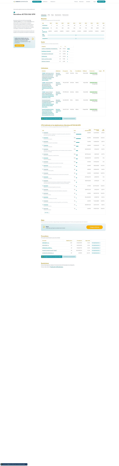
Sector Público (36, 1)
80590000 (46, 193)
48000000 (46, 165)
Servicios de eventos (47, 206)
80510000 (46, 141)
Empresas (45, 1)
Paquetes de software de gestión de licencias (52, 187)
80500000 (46, 137)
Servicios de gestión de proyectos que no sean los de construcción (56, 174)
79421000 (46, 173)
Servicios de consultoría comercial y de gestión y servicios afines (56, 202)
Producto (53, 1)
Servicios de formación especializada (50, 142)
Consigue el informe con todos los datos (52, 118)
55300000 (46, 161)
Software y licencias (46, 61)
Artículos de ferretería (48, 178)
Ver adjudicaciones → (96, 242)
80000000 (46, 197)
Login (94, 1)
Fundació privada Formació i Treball (49, 250)
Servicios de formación (48, 139)
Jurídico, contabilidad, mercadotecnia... (50, 48)
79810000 (46, 145)
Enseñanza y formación (46, 51)
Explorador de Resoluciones (56, 267)
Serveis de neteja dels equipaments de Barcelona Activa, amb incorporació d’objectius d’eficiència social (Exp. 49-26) (47, 86)
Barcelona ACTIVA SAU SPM (58, 75)
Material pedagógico (47, 159)
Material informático (47, 209)
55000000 (46, 189)
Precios (76, 1)
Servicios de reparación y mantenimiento (51, 155)
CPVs (49, 15)
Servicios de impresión (48, 146)
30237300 (46, 208)
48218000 (46, 185)
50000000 (46, 154)
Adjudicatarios (58, 15)
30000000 (46, 149)
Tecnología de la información (47, 53)
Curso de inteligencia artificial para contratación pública (14, 464)
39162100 (46, 158)
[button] (103, 70)
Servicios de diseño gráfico (49, 170)
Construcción (44, 56)
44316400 (46, 177)
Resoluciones (65, 15)
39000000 (46, 180)
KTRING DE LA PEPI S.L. (47, 248)
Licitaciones (43, 15)
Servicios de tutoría (47, 194)
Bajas (52, 15)
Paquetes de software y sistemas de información (53, 166)
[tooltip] (14, 12)
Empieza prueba (101, 1)
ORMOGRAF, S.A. (45, 242)
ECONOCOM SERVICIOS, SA (48, 253)
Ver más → (47, 212)
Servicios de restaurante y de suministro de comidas (53, 163)
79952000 (46, 204)
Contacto (88, 1)
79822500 (46, 169)
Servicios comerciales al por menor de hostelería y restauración (55, 190)
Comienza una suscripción (69, 118)
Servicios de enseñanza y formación (50, 198)
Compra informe (94, 227)
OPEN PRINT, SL (45, 245)
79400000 (46, 201)
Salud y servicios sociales (47, 59)
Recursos (81, 1)
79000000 (46, 132)
